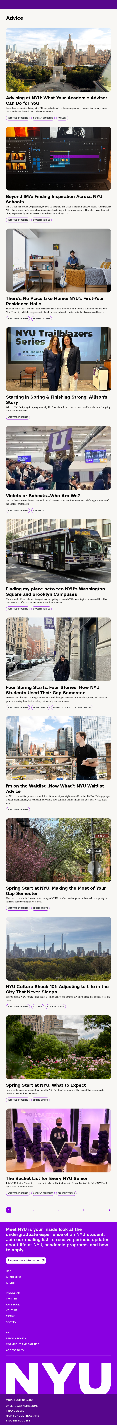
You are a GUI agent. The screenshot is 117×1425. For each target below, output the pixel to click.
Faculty (62, 118)
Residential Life (41, 318)
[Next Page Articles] (108, 1210)
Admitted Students (18, 118)
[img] (58, 60)
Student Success (18, 1420)
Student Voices (41, 220)
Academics (13, 1277)
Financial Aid (15, 1411)
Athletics (38, 510)
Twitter (11, 1298)
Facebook (13, 1304)
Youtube (12, 1310)
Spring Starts (40, 707)
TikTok (10, 1316)
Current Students (43, 118)
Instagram (13, 1292)
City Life (37, 1006)
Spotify (11, 1322)
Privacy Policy (16, 1338)
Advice (10, 1283)
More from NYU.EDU (19, 1400)
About (10, 1332)
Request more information (24, 1260)
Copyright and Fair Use (22, 1344)
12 (84, 1210)
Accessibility (15, 1350)
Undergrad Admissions (22, 1406)
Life (8, 1271)
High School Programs (22, 1416)
